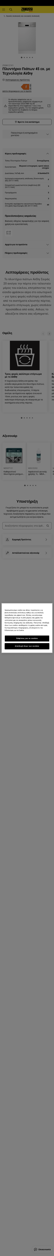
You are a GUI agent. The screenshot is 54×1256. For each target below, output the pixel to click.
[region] (27, 628)
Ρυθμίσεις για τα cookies (27, 638)
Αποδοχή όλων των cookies (27, 646)
